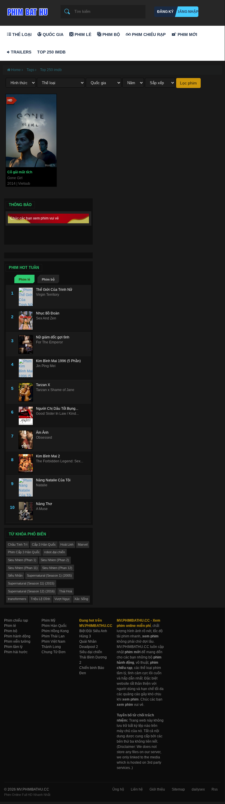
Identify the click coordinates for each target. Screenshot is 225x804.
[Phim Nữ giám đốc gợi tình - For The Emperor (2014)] (27, 344)
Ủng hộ (118, 789)
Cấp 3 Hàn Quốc (44, 544)
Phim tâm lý (13, 647)
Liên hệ (137, 789)
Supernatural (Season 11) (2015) (31, 583)
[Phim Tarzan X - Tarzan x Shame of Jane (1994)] (27, 392)
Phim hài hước (16, 652)
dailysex (198, 789)
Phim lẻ (24, 279)
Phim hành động (17, 636)
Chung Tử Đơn (54, 652)
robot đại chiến (54, 552)
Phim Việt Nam (53, 641)
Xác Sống (81, 599)
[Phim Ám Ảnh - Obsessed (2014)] (27, 439)
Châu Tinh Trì (18, 544)
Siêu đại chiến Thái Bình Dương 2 (93, 657)
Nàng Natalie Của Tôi (53, 480)
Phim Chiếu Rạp (148, 34)
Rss (215, 789)
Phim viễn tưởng (17, 641)
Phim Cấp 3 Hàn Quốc (24, 552)
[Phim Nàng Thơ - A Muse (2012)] (27, 511)
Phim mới (186, 34)
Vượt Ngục (62, 599)
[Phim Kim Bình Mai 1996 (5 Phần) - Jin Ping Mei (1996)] (27, 368)
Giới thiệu (157, 789)
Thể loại (21, 34)
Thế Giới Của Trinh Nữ (54, 290)
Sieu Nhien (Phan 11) (23, 568)
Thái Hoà (65, 591)
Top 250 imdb (51, 70)
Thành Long (51, 647)
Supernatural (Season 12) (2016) (31, 591)
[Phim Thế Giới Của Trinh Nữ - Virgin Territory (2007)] (27, 296)
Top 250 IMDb (51, 52)
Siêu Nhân (15, 575)
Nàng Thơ (44, 504)
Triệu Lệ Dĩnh (40, 599)
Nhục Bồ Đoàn (47, 313)
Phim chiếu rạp (16, 620)
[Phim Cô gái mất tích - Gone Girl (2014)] (31, 130)
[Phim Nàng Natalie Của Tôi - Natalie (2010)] (27, 487)
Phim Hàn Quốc (54, 626)
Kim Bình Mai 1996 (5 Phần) (58, 361)
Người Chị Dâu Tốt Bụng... (57, 409)
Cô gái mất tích (19, 172)
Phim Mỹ (48, 620)
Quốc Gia (52, 34)
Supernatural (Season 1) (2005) (49, 575)
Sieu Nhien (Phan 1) (22, 560)
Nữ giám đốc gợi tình (52, 337)
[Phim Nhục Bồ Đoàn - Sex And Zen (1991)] (27, 320)
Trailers (20, 52)
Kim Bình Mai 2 (48, 456)
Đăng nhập (187, 12)
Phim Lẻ (82, 34)
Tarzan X (43, 385)
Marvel (82, 544)
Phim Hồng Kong (55, 631)
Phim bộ (48, 279)
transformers (17, 599)
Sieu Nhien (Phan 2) (55, 560)
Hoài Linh (66, 544)
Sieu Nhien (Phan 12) (57, 568)
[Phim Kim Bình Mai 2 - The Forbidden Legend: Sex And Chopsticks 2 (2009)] (27, 463)
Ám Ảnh (42, 432)
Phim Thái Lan (53, 636)
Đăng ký (165, 12)
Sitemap (178, 789)
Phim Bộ (110, 34)
